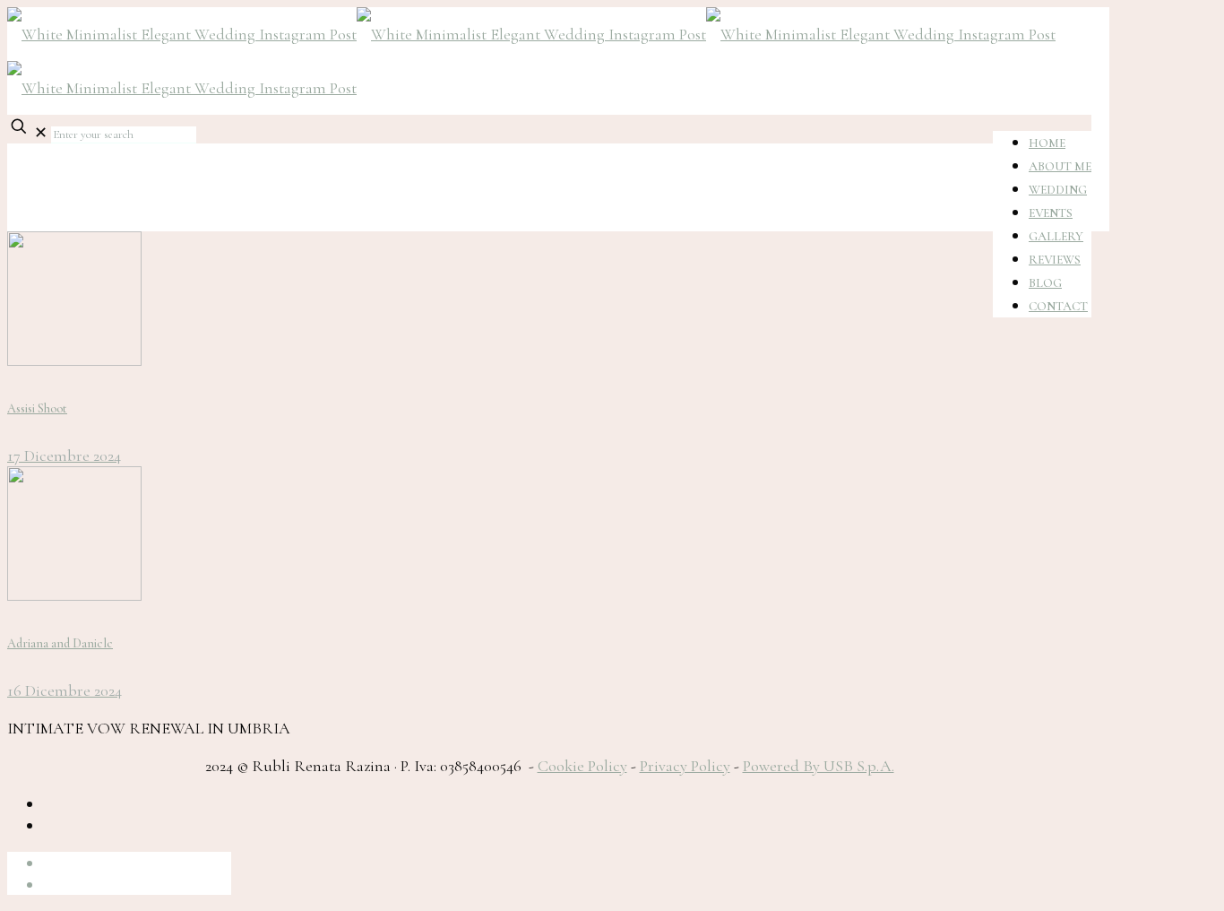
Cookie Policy (582, 766)
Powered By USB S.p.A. (818, 766)
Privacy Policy (685, 766)
